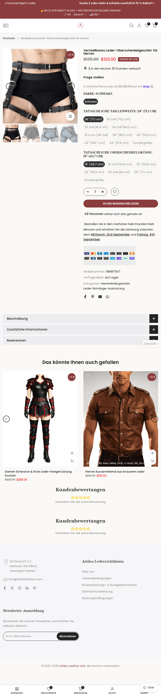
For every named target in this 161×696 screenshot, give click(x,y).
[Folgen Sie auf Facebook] (4, 588)
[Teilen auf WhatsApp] (107, 296)
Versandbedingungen (97, 578)
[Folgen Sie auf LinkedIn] (27, 588)
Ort (69, 14)
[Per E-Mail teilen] (100, 296)
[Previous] (9, 86)
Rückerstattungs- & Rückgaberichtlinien (109, 585)
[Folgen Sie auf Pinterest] (34, 588)
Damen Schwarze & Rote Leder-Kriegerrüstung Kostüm (38, 473)
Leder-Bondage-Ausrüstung (103, 288)
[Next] (71, 86)
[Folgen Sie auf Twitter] (12, 588)
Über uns (88, 572)
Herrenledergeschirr (115, 283)
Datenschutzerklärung (97, 591)
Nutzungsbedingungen (97, 598)
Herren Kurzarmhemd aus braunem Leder (115, 471)
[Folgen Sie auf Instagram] (19, 588)
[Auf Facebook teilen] (85, 296)
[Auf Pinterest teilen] (92, 296)
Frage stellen (93, 77)
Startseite (9, 38)
